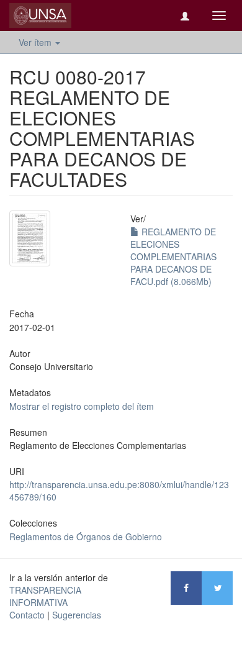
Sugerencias (76, 615)
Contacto (27, 615)
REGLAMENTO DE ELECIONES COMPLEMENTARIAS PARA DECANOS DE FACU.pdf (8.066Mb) (173, 256)
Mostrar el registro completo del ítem (81, 406)
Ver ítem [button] (36, 42)
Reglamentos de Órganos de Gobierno (85, 536)
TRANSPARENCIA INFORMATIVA (45, 596)
